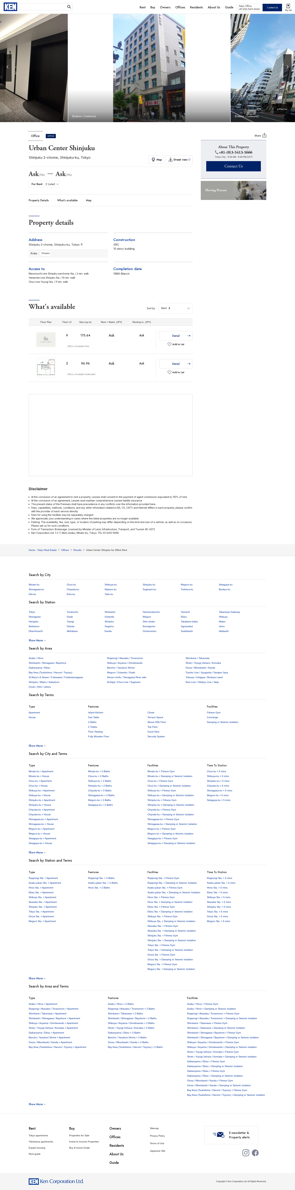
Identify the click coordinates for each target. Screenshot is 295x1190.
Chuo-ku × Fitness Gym (160, 781)
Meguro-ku (187, 584)
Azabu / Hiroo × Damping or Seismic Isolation (211, 1008)
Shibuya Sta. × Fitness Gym (163, 916)
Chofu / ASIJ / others (40, 686)
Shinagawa (35, 616)
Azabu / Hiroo (36, 658)
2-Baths (92, 722)
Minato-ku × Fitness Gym (161, 771)
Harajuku (33, 621)
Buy (72, 1128)
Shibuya (223, 616)
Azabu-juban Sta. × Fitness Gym (165, 887)
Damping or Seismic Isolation (222, 722)
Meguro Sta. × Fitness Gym (162, 964)
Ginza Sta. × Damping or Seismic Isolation (170, 959)
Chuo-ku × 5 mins (216, 771)
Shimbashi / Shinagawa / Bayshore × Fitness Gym (214, 1032)
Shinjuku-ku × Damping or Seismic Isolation (171, 804)
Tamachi (185, 612)
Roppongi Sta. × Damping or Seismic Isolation (172, 882)
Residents (116, 1145)
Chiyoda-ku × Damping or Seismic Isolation (171, 814)
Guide (114, 1162)
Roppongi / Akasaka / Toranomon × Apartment (53, 1008)
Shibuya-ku (111, 584)
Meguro (147, 616)
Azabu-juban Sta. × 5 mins (221, 882)
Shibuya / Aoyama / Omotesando (125, 663)
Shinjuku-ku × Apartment (42, 800)
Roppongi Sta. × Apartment (43, 878)
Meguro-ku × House (39, 833)
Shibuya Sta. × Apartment (42, 897)
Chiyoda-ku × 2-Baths (99, 790)
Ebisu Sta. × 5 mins (217, 892)
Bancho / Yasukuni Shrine (121, 667)
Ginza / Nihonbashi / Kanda (200, 667)
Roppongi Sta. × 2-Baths (101, 878)
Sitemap (154, 1128)
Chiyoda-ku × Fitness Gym (162, 809)
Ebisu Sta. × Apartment (41, 892)
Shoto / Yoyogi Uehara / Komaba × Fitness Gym (213, 1051)
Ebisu (184, 616)
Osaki (70, 616)
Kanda (108, 631)
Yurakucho (72, 612)
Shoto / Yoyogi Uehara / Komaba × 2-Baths (131, 1027)
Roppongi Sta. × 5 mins (219, 878)
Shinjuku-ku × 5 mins (218, 781)
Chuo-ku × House (38, 785)
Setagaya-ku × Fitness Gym (163, 838)
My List (288, 10)
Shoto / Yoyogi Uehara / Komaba (203, 663)
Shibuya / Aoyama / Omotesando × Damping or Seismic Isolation (222, 1047)
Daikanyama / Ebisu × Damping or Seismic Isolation (215, 1066)
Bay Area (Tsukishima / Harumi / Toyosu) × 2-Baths (135, 1047)
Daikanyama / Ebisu (39, 667)
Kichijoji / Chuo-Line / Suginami (124, 682)
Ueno (222, 626)
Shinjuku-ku (149, 584)
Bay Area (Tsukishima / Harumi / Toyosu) (50, 672)
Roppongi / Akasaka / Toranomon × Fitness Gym (213, 1013)
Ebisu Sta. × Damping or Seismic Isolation (170, 911)
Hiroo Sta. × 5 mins (217, 887)
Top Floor (153, 726)
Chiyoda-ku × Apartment (42, 809)
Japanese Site (157, 1150)
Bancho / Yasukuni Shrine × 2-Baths (127, 1037)
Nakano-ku (110, 589)
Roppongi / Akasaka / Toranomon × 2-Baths (131, 1008)
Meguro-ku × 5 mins (218, 795)
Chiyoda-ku (73, 589)
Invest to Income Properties (84, 1141)
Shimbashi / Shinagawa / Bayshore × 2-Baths (132, 1018)
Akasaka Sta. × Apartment (43, 902)
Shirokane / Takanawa (197, 658)
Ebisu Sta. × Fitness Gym (161, 906)
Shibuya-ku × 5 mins (218, 776)
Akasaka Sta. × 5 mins (219, 902)
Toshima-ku (187, 589)
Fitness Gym (214, 712)
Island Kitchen (95, 712)
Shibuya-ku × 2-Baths (99, 781)
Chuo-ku (71, 584)
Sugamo (109, 626)
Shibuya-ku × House (40, 795)
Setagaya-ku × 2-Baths (100, 804)
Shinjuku (109, 621)
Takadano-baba (189, 621)
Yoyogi (70, 621)
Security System (156, 736)
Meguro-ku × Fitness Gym (162, 828)
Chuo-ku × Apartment (40, 781)
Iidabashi (224, 631)
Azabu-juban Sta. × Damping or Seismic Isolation (174, 892)
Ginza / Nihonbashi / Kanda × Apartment (50, 1042)
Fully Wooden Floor (98, 736)
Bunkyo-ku (224, 589)
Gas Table (93, 717)
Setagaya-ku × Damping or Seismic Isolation (171, 843)
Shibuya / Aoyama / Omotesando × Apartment (53, 1023)
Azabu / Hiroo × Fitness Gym (202, 1004)
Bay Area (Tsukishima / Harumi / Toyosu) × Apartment (57, 1047)
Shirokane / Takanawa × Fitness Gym (207, 1023)
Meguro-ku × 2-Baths (99, 800)
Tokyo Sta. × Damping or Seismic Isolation (170, 950)
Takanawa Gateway (229, 612)
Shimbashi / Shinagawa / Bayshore (47, 663)
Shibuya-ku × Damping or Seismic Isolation (171, 795)
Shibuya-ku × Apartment (42, 790)
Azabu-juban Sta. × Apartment (45, 882)
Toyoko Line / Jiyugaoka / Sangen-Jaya (207, 672)
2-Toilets (92, 726)
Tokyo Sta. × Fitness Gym (161, 945)
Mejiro (222, 621)
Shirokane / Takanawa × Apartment (47, 1013)
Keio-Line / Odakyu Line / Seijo (202, 682)
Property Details (39, 200)
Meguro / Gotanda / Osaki (121, 672)
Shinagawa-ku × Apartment (43, 819)
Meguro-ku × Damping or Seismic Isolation (170, 833)
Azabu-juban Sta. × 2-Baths (103, 882)
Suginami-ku (149, 589)
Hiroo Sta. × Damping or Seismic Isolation (170, 902)
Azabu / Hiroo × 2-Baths (121, 1004)
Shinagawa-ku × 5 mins (219, 790)
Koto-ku (71, 594)
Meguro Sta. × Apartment (42, 921)
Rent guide (34, 1154)
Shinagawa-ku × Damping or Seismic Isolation (172, 824)
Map (88, 200)
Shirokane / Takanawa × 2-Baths (125, 1013)
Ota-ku (32, 594)
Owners (115, 1128)
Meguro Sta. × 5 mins (218, 921)
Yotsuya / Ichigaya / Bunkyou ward (204, 677)
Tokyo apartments (38, 1135)
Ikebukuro (34, 626)
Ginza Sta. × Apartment (41, 916)
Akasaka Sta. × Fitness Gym (163, 926)
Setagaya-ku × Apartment (42, 838)
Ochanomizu (149, 631)
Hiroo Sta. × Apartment (41, 887)
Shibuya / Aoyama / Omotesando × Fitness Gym (213, 1042)
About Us (116, 1154)
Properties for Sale (79, 1135)
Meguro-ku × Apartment (41, 828)
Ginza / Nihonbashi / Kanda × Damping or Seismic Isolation (219, 1085)
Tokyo (32, 612)
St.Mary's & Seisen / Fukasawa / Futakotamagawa (56, 677)
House (32, 717)
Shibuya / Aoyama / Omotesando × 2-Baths (131, 1023)
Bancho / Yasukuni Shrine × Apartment (49, 1037)
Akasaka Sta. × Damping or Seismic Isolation (172, 930)
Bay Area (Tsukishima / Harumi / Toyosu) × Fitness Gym (217, 1090)
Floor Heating (95, 731)
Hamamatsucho (151, 612)
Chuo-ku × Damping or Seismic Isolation (169, 785)
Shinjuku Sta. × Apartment (43, 906)
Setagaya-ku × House (40, 843)
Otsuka (70, 626)
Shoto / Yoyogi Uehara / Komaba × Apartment (53, 1027)
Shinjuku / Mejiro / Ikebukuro (44, 682)
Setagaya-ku (226, 584)
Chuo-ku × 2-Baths (98, 776)
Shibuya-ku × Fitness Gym (162, 790)
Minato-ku (34, 584)
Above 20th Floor (157, 722)
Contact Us (272, 7)
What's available (67, 200)
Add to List (178, 344)
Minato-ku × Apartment (41, 771)
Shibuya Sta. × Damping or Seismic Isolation (171, 921)
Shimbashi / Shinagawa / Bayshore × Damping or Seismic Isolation (223, 1037)
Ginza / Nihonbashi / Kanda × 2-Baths (128, 1042)
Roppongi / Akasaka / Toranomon (125, 658)
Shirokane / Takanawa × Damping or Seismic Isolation (216, 1027)
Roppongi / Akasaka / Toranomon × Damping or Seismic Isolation (222, 1018)
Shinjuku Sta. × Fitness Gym (163, 935)
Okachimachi (36, 631)
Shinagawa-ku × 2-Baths (101, 795)
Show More (36, 640)
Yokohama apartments (41, 1141)
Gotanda (109, 616)
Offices (115, 1137)
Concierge (212, 717)
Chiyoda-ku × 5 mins (218, 785)
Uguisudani (187, 626)
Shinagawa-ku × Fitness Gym (163, 819)
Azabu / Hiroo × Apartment (43, 1004)
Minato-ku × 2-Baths (99, 771)
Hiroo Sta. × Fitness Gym (161, 897)
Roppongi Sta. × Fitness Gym (163, 878)
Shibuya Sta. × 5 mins (218, 897)
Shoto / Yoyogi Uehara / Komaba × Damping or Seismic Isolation (222, 1056)
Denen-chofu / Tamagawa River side (126, 677)
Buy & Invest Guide (79, 1147)
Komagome (149, 626)
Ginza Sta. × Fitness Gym (161, 954)
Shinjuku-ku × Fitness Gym (162, 800)
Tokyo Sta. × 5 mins (217, 911)
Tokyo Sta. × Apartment (41, 911)
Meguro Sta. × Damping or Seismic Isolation (171, 969)
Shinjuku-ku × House (40, 804)
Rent (32, 1128)
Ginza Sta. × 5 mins (217, 916)
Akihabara (72, 631)
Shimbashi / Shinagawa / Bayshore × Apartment (54, 1018)
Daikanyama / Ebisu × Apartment (46, 1032)
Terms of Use (157, 1143)
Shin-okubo (149, 621)
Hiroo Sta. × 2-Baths (99, 887)
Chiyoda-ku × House (40, 814)
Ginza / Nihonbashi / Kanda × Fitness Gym (210, 1080)
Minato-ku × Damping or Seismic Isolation (170, 776)
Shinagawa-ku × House (41, 824)
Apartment (34, 712)
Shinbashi (110, 612)
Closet (151, 712)
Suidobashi (187, 631)
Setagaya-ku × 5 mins (218, 800)
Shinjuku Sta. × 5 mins (219, 906)
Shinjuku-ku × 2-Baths (100, 785)
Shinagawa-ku (36, 589)
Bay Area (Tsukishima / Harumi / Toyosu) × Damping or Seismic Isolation (226, 1095)
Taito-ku (109, 594)
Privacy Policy (157, 1135)
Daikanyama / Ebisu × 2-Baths (124, 1032)
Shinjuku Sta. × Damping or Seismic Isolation (172, 940)
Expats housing (37, 1147)
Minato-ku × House (39, 776)
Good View (153, 731)
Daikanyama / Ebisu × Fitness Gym (206, 1061)
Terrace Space (155, 717)
